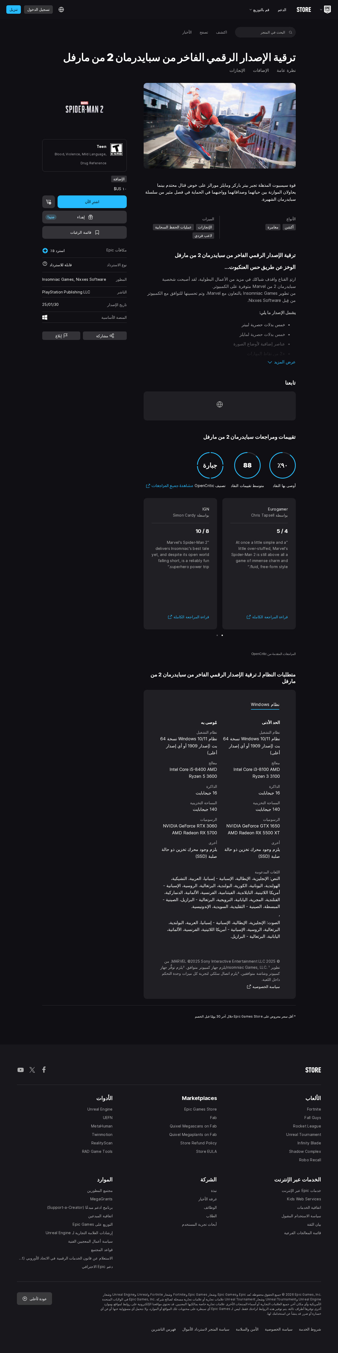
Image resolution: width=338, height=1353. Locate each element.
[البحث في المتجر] (290, 32)
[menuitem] (221, 32)
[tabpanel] (219, 785)
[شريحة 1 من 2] (222, 635)
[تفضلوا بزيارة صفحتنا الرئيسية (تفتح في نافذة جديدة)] (219, 406)
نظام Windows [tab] (265, 704)
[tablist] (219, 704)
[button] (220, 361)
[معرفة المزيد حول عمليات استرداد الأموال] (45, 264)
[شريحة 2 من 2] (217, 635)
